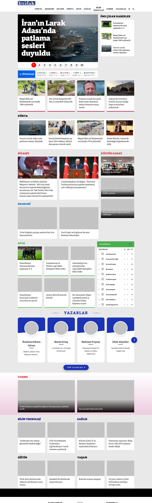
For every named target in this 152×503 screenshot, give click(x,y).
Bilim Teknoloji (98, 9)
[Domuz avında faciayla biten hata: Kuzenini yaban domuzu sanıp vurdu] (90, 88)
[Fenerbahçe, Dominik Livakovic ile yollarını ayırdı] (30, 285)
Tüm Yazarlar (75, 367)
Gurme (109, 9)
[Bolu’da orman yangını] (90, 468)
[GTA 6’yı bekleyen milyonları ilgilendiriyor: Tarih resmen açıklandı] (61, 430)
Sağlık (87, 9)
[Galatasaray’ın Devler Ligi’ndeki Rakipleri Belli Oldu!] (56, 253)
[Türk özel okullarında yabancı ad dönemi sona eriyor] (31, 468)
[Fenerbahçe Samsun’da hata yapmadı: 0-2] (106, 27)
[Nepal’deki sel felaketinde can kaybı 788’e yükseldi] (106, 39)
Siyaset (60, 9)
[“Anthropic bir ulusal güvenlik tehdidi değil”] (31, 430)
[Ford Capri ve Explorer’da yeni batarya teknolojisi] (79, 218)
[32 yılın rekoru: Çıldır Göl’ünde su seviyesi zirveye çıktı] (120, 468)
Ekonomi (49, 9)
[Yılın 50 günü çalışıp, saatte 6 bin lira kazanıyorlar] (37, 218)
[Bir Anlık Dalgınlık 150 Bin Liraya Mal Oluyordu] (61, 88)
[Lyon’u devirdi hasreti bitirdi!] (56, 285)
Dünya (70, 9)
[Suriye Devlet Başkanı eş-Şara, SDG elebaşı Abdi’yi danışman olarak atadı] (61, 127)
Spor (78, 9)
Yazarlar (121, 9)
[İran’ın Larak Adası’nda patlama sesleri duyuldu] (106, 51)
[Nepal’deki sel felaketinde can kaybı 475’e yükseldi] (90, 127)
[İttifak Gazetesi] (26, 4)
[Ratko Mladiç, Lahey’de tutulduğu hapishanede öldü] (119, 127)
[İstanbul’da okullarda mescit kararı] (61, 468)
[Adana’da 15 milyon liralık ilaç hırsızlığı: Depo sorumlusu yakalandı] (120, 88)
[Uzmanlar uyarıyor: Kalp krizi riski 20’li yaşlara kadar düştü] (120, 430)
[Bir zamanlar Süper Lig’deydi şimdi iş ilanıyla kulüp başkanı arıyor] (83, 285)
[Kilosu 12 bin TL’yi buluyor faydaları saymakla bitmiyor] (90, 430)
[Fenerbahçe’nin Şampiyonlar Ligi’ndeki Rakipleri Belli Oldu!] (83, 253)
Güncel (38, 9)
